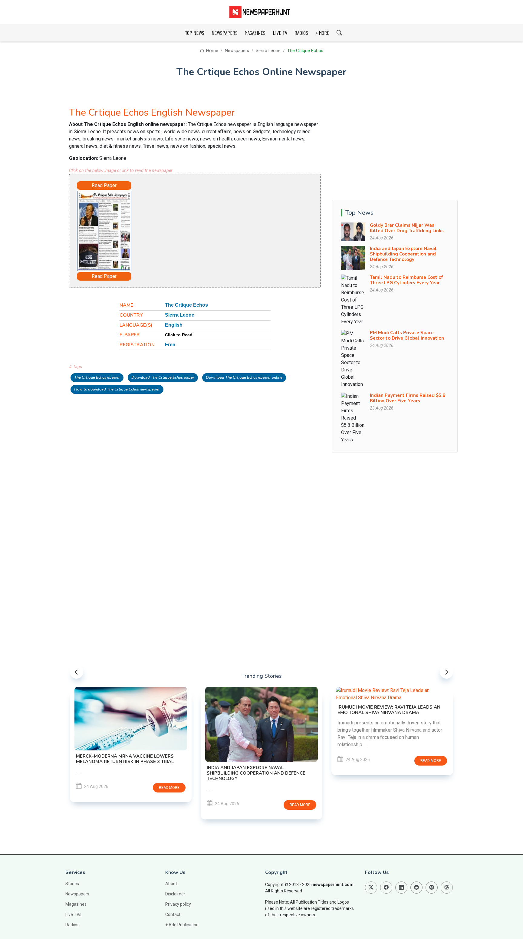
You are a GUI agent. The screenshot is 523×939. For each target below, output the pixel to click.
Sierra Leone (268, 50)
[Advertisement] (212, 229)
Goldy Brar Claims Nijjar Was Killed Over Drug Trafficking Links (407, 228)
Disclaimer (175, 894)
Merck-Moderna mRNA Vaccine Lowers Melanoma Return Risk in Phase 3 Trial (125, 758)
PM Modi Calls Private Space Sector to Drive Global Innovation (407, 335)
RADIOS (301, 32)
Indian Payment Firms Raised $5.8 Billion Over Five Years (407, 398)
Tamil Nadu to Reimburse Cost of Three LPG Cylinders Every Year (406, 280)
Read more (169, 788)
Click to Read (178, 334)
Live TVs (73, 914)
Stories (72, 883)
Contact (172, 914)
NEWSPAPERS (225, 32)
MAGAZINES (255, 32)
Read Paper (104, 185)
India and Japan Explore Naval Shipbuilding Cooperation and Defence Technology (403, 253)
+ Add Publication (182, 925)
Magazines (76, 904)
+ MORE (322, 32)
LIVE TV (280, 32)
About (171, 883)
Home (211, 50)
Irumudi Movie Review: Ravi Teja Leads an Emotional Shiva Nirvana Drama (388, 709)
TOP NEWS (194, 32)
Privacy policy (178, 904)
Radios (71, 925)
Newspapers (237, 50)
